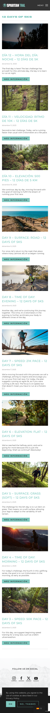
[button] (42, 5)
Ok (11, 704)
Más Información (16, 79)
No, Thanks (28, 704)
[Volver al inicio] (14, 5)
